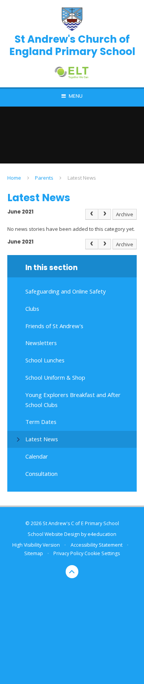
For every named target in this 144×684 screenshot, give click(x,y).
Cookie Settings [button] (102, 553)
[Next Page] (104, 214)
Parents (44, 177)
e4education (102, 534)
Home (14, 177)
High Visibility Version (36, 545)
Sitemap (33, 553)
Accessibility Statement (96, 545)
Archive (124, 214)
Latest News (82, 177)
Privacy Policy (68, 553)
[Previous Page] (91, 214)
